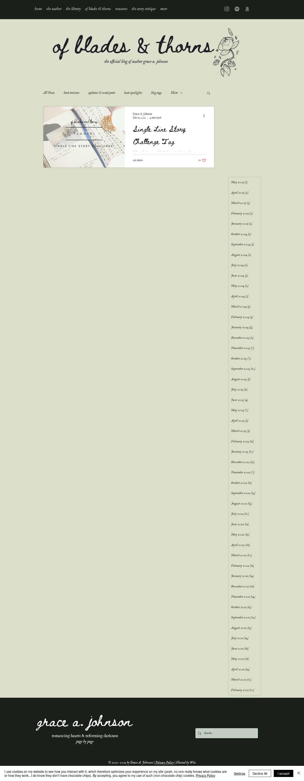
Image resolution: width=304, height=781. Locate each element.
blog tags (156, 93)
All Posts (49, 93)
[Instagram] (227, 9)
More (174, 93)
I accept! (284, 773)
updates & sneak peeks (101, 93)
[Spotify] (237, 9)
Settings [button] (239, 773)
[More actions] (205, 115)
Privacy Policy (164, 763)
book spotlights (133, 93)
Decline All (260, 773)
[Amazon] (247, 9)
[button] (73, 9)
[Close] (298, 773)
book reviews (71, 93)
